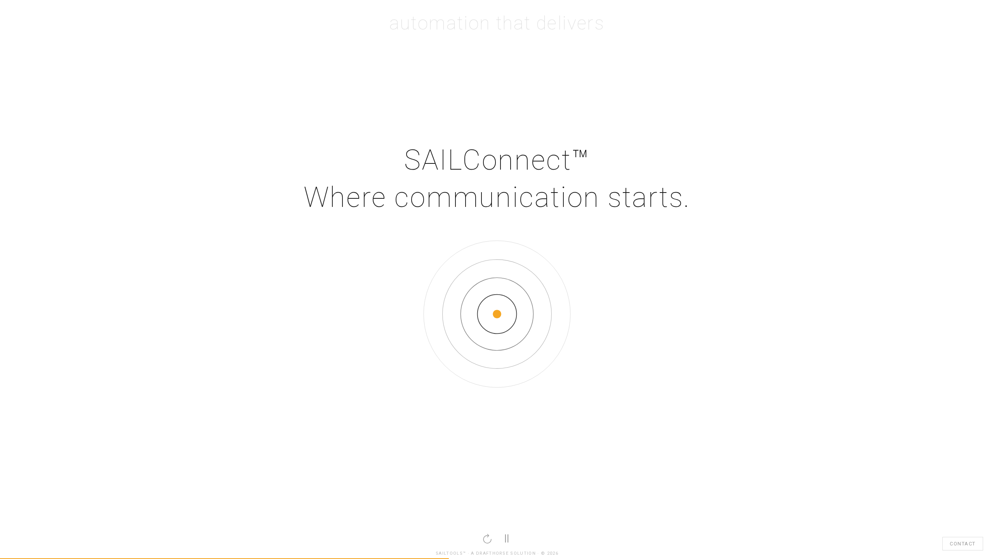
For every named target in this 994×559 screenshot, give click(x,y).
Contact (963, 544)
